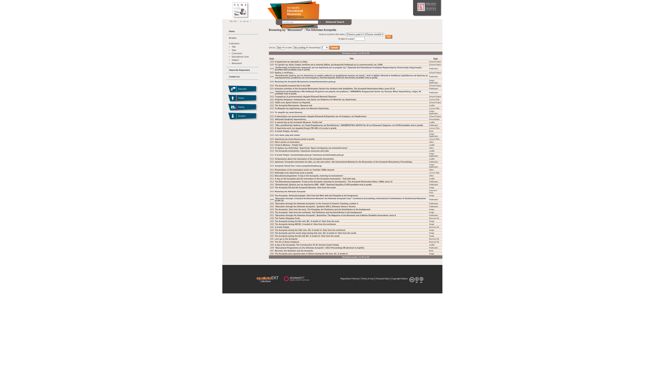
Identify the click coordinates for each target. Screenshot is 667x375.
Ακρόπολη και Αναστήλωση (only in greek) (294, 139)
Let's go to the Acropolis (286, 239)
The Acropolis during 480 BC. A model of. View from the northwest (305, 224)
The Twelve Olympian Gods (287, 218)
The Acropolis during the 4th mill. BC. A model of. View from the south (307, 236)
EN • (232, 21)
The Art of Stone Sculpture (287, 242)
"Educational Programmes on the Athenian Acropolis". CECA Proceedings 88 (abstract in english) (319, 248)
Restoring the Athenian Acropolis (290, 191)
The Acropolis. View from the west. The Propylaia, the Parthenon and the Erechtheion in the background (322, 209)
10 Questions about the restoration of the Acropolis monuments (304, 159)
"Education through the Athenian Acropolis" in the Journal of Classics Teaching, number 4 (316, 203)
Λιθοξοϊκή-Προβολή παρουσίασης (290, 119)
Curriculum (237, 53)
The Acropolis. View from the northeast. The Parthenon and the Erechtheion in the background (318, 212)
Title (234, 47)
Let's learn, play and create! (287, 135)
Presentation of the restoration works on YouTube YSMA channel (304, 170)
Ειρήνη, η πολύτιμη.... (285, 73)
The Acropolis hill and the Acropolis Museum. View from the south (305, 187)
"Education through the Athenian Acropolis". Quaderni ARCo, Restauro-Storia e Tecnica (315, 206)
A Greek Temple (282, 227)
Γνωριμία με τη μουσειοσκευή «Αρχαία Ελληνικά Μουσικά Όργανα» (305, 96)
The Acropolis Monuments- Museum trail (293, 105)
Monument (237, 63)
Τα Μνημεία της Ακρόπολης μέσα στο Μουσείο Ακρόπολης (302, 108)
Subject (235, 60)
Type (234, 50)
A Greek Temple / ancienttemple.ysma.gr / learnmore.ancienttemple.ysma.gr (309, 155)
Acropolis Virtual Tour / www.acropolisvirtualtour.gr (298, 166)
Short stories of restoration (287, 142)
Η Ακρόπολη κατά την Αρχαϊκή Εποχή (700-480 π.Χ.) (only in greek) (305, 128)
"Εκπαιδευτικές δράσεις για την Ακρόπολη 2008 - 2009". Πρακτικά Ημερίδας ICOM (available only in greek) (323, 185)
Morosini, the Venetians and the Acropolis (294, 251)
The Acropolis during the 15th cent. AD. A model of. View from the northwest (310, 230)
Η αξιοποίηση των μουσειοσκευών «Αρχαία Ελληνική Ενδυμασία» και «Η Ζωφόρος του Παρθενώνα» (321, 116)
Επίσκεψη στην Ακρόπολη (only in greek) (294, 173)
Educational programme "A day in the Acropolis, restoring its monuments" (309, 176)
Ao (244, 21)
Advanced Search (335, 22)
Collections (234, 43)
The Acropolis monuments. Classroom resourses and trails (302, 151)
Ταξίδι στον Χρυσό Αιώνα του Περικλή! (292, 102)
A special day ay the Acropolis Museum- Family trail (298, 122)
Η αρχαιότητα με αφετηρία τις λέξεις (291, 62)
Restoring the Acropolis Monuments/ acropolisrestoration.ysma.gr (305, 82)
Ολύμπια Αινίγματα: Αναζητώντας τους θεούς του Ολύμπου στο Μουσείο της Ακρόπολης (315, 99)
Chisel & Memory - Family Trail (288, 145)
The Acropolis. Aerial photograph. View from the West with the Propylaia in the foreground (316, 195)
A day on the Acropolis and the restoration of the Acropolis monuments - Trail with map (315, 179)
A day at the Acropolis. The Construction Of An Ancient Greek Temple (307, 245)
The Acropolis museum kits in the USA (292, 86)
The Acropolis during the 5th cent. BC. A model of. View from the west (307, 221)
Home (232, 31)
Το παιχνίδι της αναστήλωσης (288, 112)
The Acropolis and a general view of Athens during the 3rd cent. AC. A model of (311, 254)
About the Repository (239, 70)
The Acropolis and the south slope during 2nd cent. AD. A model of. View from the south (315, 233)
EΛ (235, 21)
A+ (247, 21)
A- (241, 21)
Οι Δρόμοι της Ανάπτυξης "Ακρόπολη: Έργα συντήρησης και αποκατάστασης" (311, 148)
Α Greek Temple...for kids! (286, 131)
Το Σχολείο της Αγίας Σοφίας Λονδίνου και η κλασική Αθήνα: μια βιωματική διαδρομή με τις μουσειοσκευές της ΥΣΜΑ (329, 65)
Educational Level (240, 57)
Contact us (234, 77)
